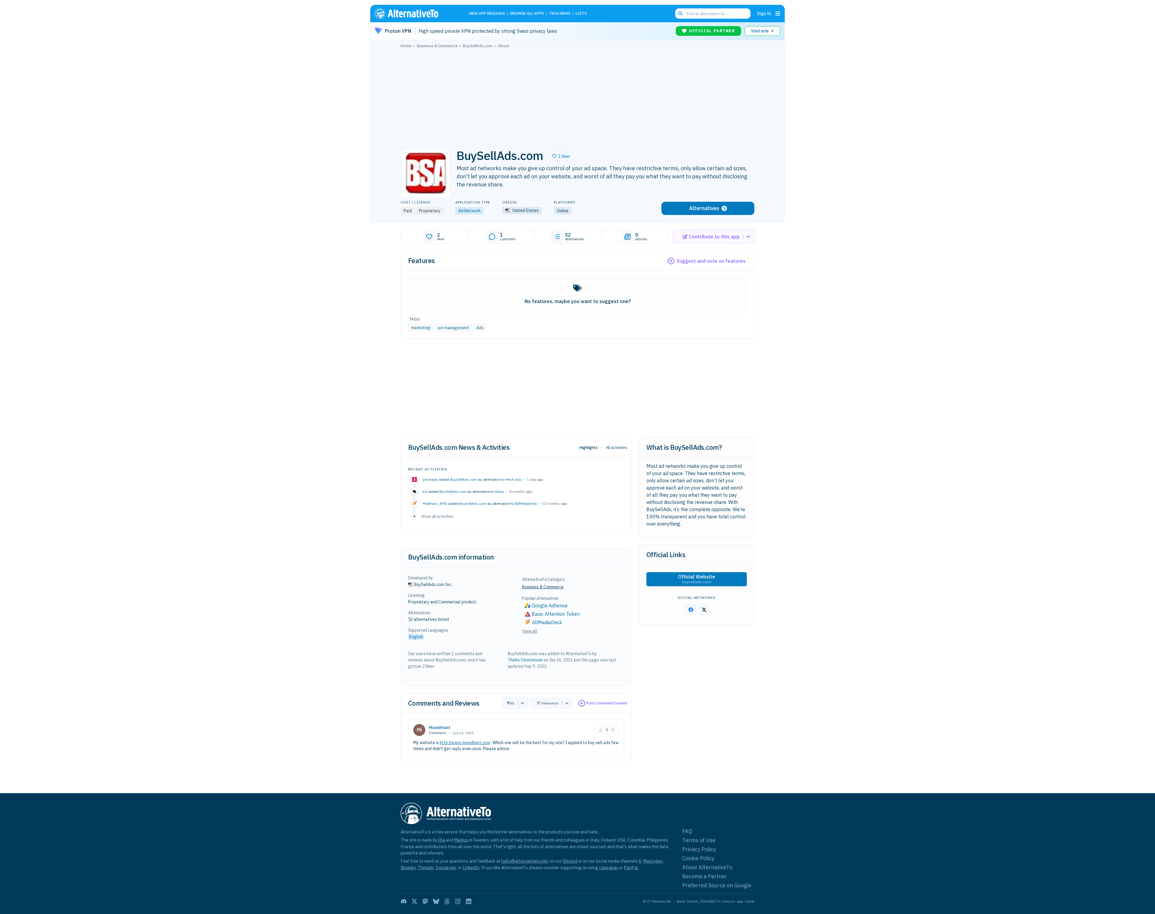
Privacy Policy (699, 849)
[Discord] (404, 901)
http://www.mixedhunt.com (465, 742)
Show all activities (437, 516)
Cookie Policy (698, 858)
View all (529, 631)
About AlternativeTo (707, 867)
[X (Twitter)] (414, 901)
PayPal (631, 867)
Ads (480, 327)
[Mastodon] (425, 901)
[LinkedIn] (469, 901)
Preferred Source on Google (716, 885)
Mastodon (653, 861)
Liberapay (608, 867)
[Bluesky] (436, 901)
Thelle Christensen (525, 660)
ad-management (453, 327)
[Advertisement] (577, 96)
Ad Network (469, 210)
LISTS (581, 14)
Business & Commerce (543, 587)
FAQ (687, 831)
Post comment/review (606, 703)
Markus (461, 840)
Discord (570, 861)
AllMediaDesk (526, 503)
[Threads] (447, 901)
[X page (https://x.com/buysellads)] (704, 609)
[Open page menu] (778, 13)
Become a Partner (704, 876)
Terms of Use (699, 840)
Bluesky (408, 867)
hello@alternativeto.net (524, 861)
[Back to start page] (415, 13)
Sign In (764, 13)
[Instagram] (458, 901)
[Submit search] (680, 13)
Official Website (696, 579)
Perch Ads (513, 479)
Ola (441, 840)
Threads (425, 867)
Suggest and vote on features (711, 261)
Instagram (446, 867)
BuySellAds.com (463, 479)
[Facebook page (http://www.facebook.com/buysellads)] (690, 609)
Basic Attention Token (556, 614)
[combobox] (712, 13)
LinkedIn (471, 867)
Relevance (550, 703)
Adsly (499, 491)
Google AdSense (550, 606)
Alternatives (704, 208)
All (512, 703)
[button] (561, 156)
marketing (420, 327)
